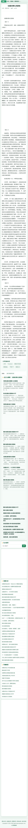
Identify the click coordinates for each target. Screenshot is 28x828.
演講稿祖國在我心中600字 (8, 675)
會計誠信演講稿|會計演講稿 (10, 526)
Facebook (10, 363)
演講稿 (11, 1)
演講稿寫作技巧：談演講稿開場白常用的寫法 (14, 519)
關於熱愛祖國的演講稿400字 (9, 597)
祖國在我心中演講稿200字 (8, 691)
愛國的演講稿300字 (7, 589)
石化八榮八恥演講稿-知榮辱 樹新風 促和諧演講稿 (14, 657)
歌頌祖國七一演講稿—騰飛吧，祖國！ (11, 628)
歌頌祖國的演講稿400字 (8, 639)
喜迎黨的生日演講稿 (7, 696)
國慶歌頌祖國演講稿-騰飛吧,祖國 (10, 649)
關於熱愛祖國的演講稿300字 (10, 507)
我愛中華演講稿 (6, 678)
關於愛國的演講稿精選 (7, 594)
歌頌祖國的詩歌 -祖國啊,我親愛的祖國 (13, 529)
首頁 (8, 1)
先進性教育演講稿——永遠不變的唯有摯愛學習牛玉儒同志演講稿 (14, 607)
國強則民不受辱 (6, 670)
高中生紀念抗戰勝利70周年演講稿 (10, 680)
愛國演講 (17, 1)
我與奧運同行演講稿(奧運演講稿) (10, 652)
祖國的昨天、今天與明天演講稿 (10, 591)
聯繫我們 (14, 821)
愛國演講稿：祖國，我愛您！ (9, 605)
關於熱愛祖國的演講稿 (7, 660)
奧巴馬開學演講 (10, 373)
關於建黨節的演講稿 (7, 686)
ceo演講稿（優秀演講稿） (10, 516)
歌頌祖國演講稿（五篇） (8, 615)
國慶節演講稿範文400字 (8, 694)
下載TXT (12, 367)
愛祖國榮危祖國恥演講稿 (8, 636)
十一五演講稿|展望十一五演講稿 (10, 655)
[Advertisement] (14, 14)
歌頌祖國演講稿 (6, 626)
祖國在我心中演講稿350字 (8, 633)
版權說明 (9, 821)
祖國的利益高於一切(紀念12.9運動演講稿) (12, 584)
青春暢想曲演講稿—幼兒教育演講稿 (11, 599)
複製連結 (5, 367)
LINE (4, 363)
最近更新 (24, 821)
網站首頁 (4, 821)
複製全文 (18, 367)
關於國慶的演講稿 (6, 688)
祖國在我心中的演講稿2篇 (8, 667)
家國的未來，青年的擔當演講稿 (10, 644)
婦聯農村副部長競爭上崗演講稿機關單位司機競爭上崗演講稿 (14, 533)
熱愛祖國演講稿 (6, 602)
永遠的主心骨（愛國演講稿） (9, 683)
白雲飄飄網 (14, 825)
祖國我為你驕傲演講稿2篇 (8, 631)
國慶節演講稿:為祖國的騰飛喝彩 (11, 513)
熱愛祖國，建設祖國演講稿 (10, 537)
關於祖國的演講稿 (8, 510)
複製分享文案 (17, 363)
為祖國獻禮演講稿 (6, 610)
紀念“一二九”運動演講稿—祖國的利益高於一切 (13, 618)
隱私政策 (19, 821)
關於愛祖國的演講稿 (7, 641)
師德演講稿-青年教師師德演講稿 (11, 523)
